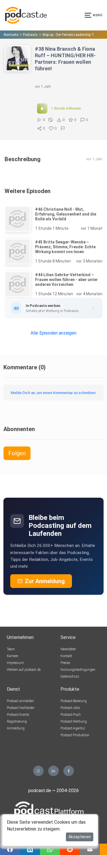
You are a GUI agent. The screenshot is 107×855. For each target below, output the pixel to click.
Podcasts (30, 35)
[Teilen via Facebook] (10, 849)
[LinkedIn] (53, 771)
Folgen (17, 453)
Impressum (15, 663)
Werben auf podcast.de (24, 670)
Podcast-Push (70, 715)
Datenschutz (69, 676)
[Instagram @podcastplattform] (38, 771)
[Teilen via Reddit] (70, 849)
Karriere (12, 656)
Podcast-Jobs (70, 708)
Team (11, 649)
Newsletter (68, 649)
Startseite (10, 35)
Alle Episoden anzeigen (53, 333)
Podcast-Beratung (73, 701)
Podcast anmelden (20, 701)
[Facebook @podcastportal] (68, 771)
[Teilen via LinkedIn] (30, 849)
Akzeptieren (79, 837)
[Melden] (62, 128)
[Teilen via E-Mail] (90, 849)
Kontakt (66, 656)
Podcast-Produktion (74, 735)
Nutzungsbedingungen (77, 670)
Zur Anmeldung (45, 581)
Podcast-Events (18, 715)
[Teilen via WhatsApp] (50, 849)
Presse (65, 663)
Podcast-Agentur (72, 728)
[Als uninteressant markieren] (50, 120)
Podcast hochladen (21, 708)
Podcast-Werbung (73, 721)
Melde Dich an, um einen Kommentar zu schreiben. (53, 392)
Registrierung (17, 721)
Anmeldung (16, 728)
